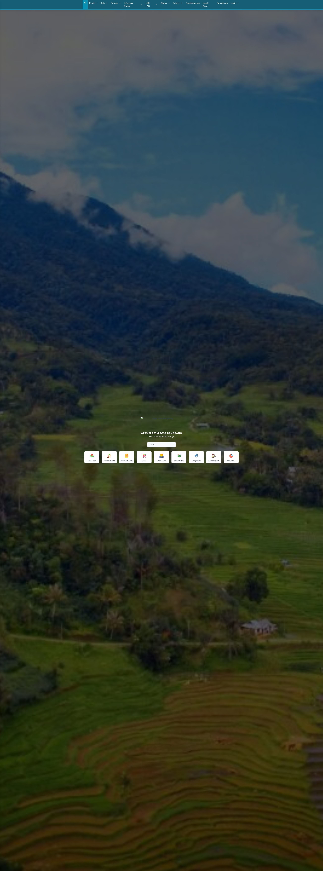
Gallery (176, 3)
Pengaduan (222, 3)
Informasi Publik (128, 4)
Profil (91, 3)
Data (102, 3)
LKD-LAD (148, 4)
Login (233, 3)
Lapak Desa (205, 4)
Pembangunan (193, 3)
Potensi (114, 3)
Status (164, 3)
